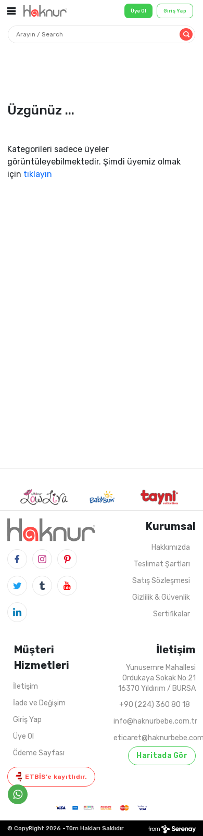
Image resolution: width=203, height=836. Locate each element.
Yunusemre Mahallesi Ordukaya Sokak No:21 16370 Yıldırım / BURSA (157, 678)
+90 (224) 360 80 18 (154, 704)
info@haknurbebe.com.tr (155, 721)
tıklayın (37, 174)
